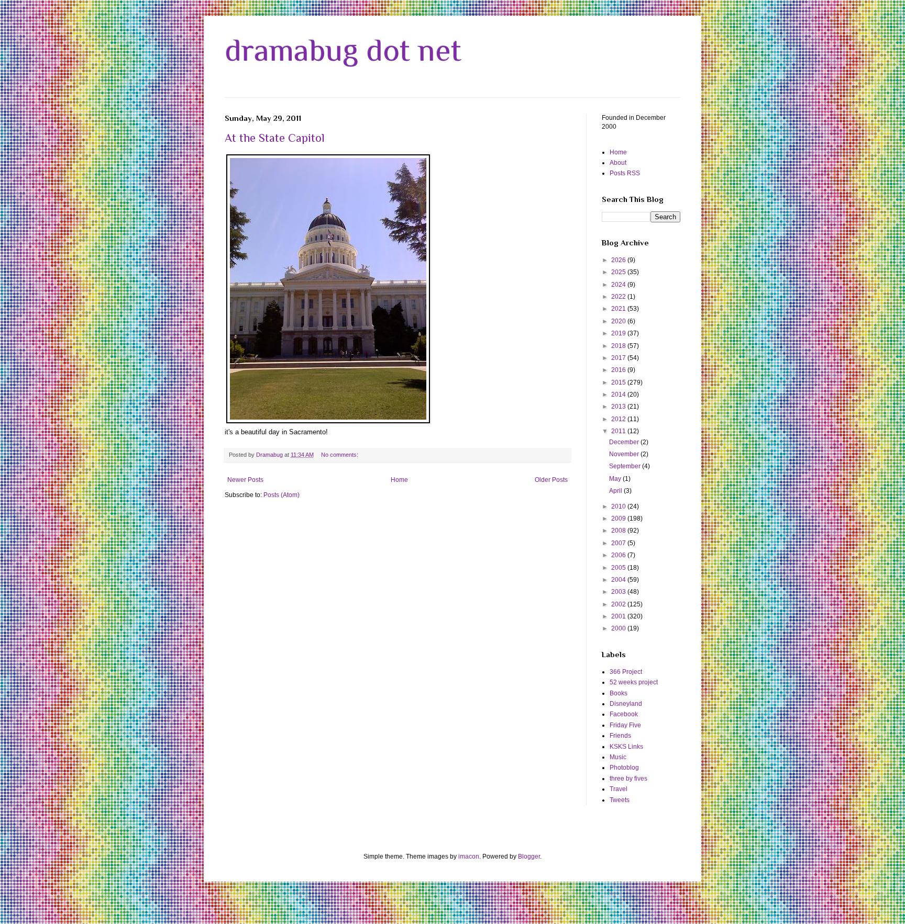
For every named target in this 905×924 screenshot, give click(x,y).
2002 (619, 604)
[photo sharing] (328, 421)
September (625, 466)
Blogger (529, 856)
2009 (619, 518)
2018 (619, 346)
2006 (619, 555)
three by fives (628, 778)
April (616, 490)
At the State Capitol (275, 137)
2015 (619, 382)
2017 (619, 358)
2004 (619, 579)
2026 (619, 260)
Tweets (620, 800)
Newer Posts (245, 479)
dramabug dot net (343, 49)
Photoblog (624, 767)
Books (618, 693)
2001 (619, 616)
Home (399, 479)
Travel (618, 789)
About (618, 162)
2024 (619, 284)
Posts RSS (625, 173)
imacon (468, 856)
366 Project (626, 671)
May (616, 478)
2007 (619, 543)
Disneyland (626, 703)
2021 (619, 308)
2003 (619, 591)
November (625, 454)
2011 (619, 431)
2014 (619, 394)
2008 (619, 530)
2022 (619, 296)
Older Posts (551, 479)
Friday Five (625, 725)
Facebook (624, 714)
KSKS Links (626, 746)
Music (618, 757)
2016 (619, 370)
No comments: (340, 455)
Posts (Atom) (281, 495)
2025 (619, 272)
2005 (619, 567)
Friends (620, 735)
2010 (619, 506)
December (625, 442)
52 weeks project (634, 682)
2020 (619, 321)
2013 (619, 406)
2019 (619, 333)
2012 (619, 419)
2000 (619, 628)
